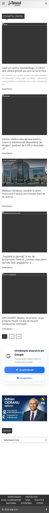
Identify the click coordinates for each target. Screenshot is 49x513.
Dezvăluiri (31, 496)
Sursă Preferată (26, 370)
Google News (26, 378)
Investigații (14, 496)
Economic (26, 503)
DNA (27, 500)
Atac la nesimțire (9, 161)
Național (6, 96)
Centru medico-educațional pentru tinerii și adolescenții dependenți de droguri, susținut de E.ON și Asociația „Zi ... (23, 144)
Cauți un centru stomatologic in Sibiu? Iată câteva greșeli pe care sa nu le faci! (24, 69)
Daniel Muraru (7, 89)
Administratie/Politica (11, 213)
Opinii (5, 25)
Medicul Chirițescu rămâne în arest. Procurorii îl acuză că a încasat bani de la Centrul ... (23, 193)
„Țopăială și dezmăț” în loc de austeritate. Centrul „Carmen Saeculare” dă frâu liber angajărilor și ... (24, 259)
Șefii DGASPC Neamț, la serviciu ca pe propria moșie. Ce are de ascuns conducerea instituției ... (23, 321)
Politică (39, 500)
